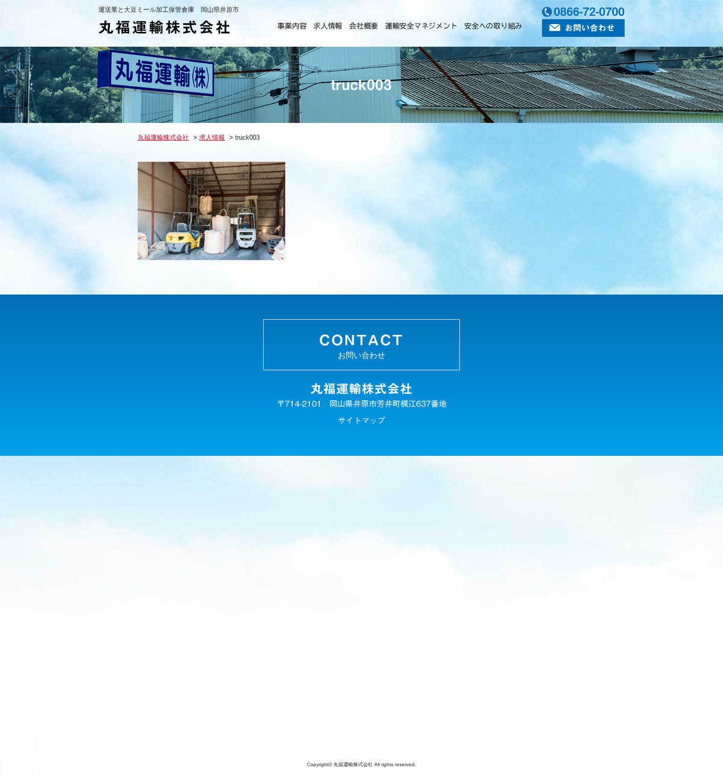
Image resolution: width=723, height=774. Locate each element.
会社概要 (363, 26)
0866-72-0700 (589, 11)
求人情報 (327, 26)
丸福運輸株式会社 (165, 27)
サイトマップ (361, 420)
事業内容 (291, 26)
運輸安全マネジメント (421, 26)
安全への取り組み (493, 26)
